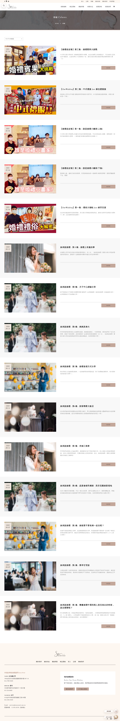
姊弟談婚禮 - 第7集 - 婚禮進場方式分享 (78, 366)
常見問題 (112, 1)
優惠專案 (81, 6)
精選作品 (90, 6)
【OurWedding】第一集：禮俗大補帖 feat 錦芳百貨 (83, 207)
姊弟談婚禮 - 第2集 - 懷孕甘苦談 (75, 565)
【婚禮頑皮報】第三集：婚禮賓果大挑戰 (78, 49)
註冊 (87, 1)
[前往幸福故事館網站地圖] (116, 711)
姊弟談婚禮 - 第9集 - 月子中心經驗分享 (78, 287)
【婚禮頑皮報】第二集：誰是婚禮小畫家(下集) (81, 168)
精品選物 (72, 6)
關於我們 (104, 1)
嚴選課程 (99, 6)
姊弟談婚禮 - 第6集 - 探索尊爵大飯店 (77, 406)
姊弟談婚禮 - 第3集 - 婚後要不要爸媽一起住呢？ (82, 525)
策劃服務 (63, 6)
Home (57, 23)
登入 (82, 1)
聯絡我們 (81, 661)
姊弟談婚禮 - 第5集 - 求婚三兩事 (75, 446)
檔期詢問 (108, 6)
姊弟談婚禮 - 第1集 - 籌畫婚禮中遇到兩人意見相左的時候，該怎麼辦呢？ (87, 606)
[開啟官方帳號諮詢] (116, 717)
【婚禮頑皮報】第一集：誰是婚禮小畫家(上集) (81, 129)
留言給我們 (69, 689)
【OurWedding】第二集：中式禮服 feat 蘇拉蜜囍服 (83, 89)
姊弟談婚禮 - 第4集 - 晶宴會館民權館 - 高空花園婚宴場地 (86, 486)
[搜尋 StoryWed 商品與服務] (4, 5)
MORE (108, 68)
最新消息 (97, 1)
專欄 (92, 1)
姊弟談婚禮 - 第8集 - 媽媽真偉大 (75, 327)
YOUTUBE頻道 (9, 39)
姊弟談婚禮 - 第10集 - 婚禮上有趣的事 (77, 247)
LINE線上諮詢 (82, 689)
